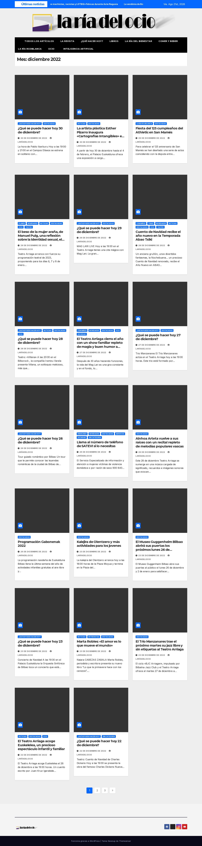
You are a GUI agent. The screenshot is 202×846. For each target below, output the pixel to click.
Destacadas (49, 124)
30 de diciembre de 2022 (34, 138)
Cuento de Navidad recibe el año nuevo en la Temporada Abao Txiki (158, 236)
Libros (114, 41)
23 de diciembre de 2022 (93, 551)
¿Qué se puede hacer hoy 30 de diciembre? (40, 130)
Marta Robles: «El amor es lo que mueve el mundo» (99, 643)
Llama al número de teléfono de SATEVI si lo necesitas (100, 444)
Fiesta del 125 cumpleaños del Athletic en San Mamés (159, 130)
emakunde (82, 434)
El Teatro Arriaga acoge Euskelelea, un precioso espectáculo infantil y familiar (41, 745)
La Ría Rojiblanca (30, 49)
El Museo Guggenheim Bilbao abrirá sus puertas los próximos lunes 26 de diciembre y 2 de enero (159, 548)
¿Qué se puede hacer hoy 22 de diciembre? (99, 743)
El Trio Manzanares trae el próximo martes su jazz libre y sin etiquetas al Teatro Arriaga (160, 645)
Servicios (120, 434)
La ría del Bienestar (138, 41)
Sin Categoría (95, 437)
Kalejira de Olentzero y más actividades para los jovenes (99, 544)
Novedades (32, 223)
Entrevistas (93, 637)
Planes (22, 223)
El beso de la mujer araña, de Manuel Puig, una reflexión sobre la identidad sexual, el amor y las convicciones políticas (40, 239)
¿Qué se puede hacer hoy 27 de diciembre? (158, 337)
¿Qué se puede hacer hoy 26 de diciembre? (40, 440)
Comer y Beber (168, 41)
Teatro (28, 227)
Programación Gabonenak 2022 (39, 544)
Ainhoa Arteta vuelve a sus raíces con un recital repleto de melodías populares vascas (159, 442)
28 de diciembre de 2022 (152, 245)
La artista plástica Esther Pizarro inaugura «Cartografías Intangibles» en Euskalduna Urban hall (100, 134)
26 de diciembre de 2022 (34, 448)
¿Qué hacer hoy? (92, 41)
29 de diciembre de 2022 (152, 138)
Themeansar (125, 841)
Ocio (51, 49)
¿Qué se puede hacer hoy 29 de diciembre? (99, 230)
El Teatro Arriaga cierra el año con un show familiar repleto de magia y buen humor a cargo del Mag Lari (100, 345)
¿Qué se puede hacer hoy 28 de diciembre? (40, 341)
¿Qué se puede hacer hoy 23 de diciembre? (40, 643)
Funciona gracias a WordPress (85, 841)
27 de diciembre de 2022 (93, 352)
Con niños (140, 223)
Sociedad (82, 334)
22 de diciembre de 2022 (34, 755)
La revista (67, 41)
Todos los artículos (39, 41)
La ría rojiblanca (144, 124)
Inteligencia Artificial (78, 49)
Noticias (81, 124)
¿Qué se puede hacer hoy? (30, 124)
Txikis (150, 223)
